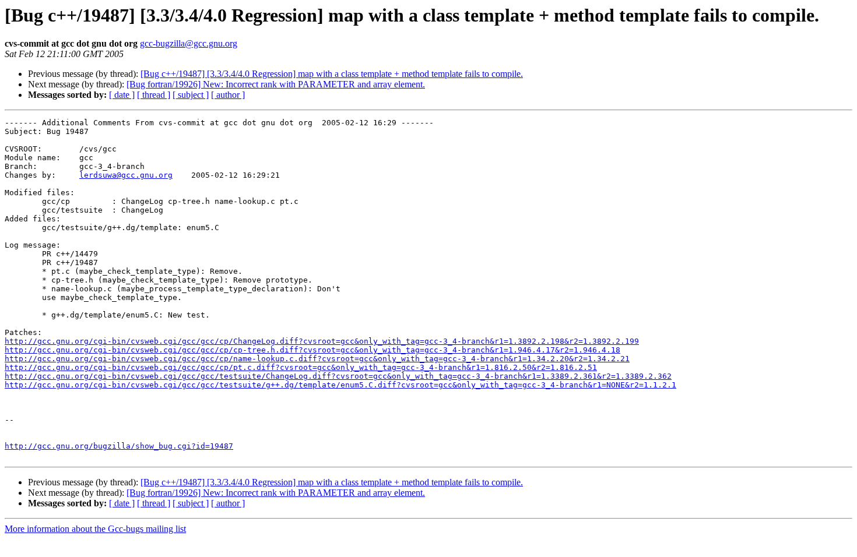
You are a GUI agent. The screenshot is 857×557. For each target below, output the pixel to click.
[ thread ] (153, 95)
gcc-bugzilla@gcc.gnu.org (188, 43)
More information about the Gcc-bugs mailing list (95, 529)
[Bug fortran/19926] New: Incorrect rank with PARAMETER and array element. (276, 84)
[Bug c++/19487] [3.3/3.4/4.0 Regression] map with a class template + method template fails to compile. (332, 74)
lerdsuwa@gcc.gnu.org (126, 175)
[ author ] (228, 95)
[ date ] (122, 95)
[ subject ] (191, 95)
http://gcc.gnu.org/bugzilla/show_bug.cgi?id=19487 (119, 446)
